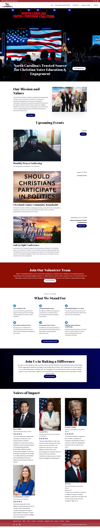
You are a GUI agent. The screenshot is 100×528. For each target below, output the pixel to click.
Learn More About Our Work (50, 341)
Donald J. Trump (70, 427)
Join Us (83, 134)
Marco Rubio (17, 429)
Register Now (81, 225)
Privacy (67, 521)
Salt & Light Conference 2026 (62, 5)
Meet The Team (17, 521)
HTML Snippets (44, 527)
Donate (62, 521)
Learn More (75, 5)
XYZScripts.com (55, 527)
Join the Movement (79, 68)
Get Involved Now (50, 280)
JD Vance (68, 484)
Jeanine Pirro (43, 432)
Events (56, 521)
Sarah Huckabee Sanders (21, 497)
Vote (52, 5)
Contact (96, 5)
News (24, 521)
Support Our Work (85, 5)
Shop (28, 521)
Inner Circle (40, 521)
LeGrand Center (82, 175)
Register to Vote (49, 521)
